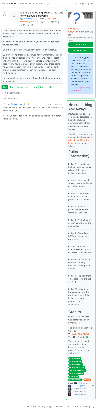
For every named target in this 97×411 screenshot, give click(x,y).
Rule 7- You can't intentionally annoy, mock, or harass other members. (80, 249)
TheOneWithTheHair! (80, 334)
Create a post (80, 50)
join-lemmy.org (87, 406)
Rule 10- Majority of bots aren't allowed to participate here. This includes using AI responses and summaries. (78, 296)
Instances (59, 406)
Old (41, 87)
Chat (51, 87)
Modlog (87, 380)
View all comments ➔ (12, 93)
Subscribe (81, 44)
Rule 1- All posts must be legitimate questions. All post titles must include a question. (79, 168)
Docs (68, 406)
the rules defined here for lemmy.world (80, 140)
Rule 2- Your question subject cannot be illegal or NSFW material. (80, 183)
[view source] (32, 25)
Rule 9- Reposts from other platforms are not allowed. (79, 279)
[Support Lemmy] (48, 3)
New (35, 87)
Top (12, 87)
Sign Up (90, 3)
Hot (5, 87)
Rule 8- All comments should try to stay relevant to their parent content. (79, 264)
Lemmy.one (9, 3)
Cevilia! (76, 322)
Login (81, 3)
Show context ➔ (9, 98)
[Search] (76, 3)
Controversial (23, 87)
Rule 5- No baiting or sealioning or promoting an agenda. (79, 223)
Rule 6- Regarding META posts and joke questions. (78, 236)
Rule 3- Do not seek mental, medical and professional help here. (79, 196)
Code (75, 406)
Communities (25, 3)
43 (24, 25)
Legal (50, 406)
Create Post (39, 3)
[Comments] (14, 16)
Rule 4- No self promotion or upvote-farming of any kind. (78, 209)
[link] (28, 25)
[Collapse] (5, 104)
